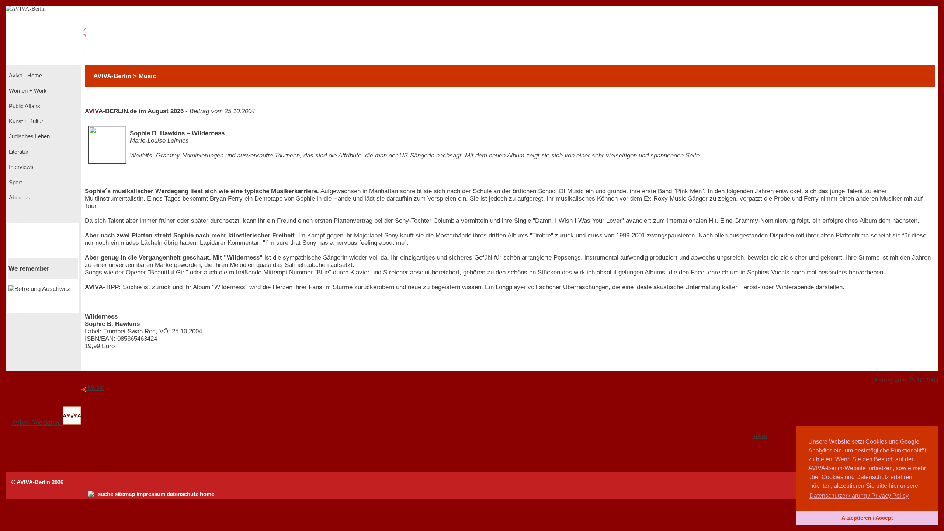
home (207, 494)
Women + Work (27, 91)
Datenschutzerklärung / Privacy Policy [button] (859, 496)
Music (96, 387)
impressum (150, 494)
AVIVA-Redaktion (37, 422)
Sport (14, 182)
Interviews (20, 167)
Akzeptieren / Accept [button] (867, 518)
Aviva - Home (24, 76)
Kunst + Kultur (25, 121)
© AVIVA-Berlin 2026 (37, 482)
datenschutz (182, 494)
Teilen (760, 436)
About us (18, 198)
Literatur (17, 152)
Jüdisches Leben (28, 136)
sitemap (125, 494)
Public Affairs (23, 106)
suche (105, 494)
